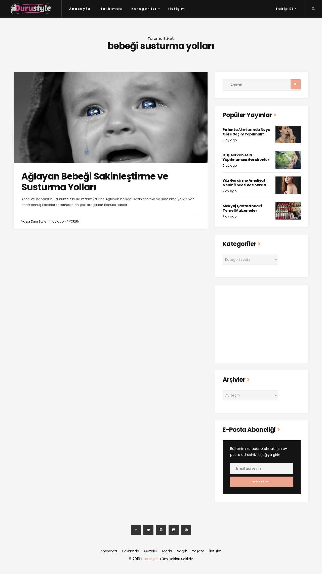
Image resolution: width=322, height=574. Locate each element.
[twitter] (148, 530)
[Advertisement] (262, 323)
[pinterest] (186, 530)
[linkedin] (174, 530)
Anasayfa (80, 8)
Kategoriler (144, 8)
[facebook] (136, 530)
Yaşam (198, 551)
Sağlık (182, 551)
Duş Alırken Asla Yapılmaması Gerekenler (246, 157)
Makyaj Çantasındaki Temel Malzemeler (242, 208)
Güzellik (150, 551)
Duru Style (38, 221)
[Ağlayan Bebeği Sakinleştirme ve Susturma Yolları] (111, 117)
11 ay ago (57, 221)
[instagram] (161, 530)
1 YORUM (73, 221)
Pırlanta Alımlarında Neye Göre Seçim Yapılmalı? (246, 132)
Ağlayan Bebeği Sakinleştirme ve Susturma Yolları (94, 182)
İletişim (176, 8)
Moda (167, 551)
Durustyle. (149, 558)
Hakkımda (111, 8)
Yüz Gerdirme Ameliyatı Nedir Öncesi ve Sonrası (244, 183)
